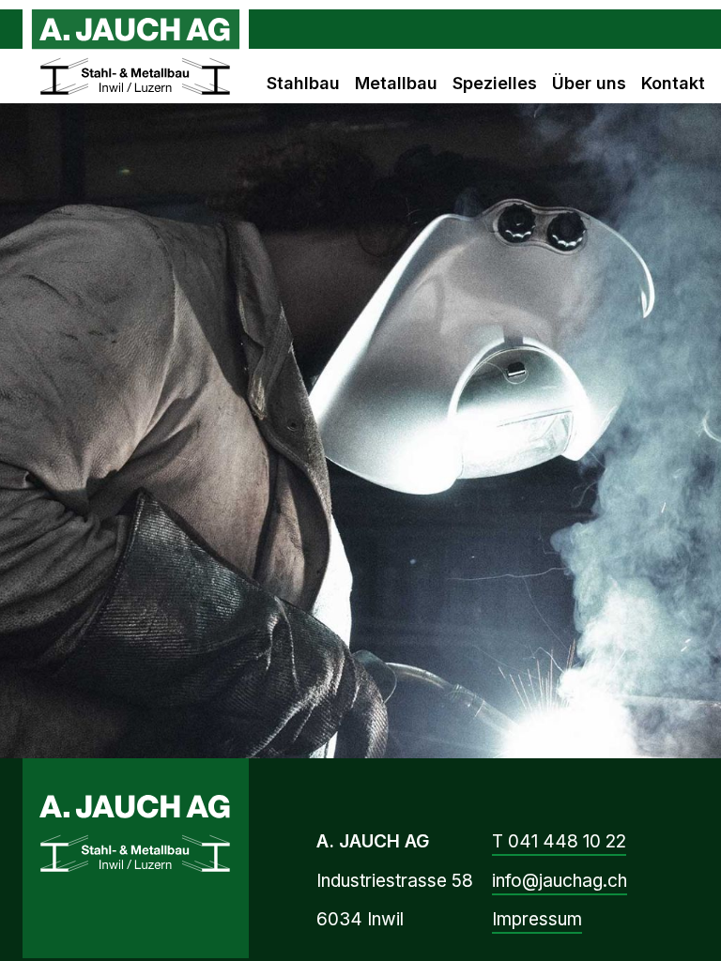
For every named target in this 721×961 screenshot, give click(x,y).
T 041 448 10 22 (559, 841)
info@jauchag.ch (559, 881)
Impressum (537, 919)
